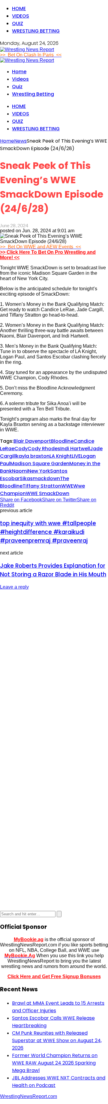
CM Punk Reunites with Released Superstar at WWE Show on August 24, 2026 (57, 1040)
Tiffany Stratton (41, 485)
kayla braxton (33, 456)
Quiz (17, 23)
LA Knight (61, 456)
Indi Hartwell (75, 448)
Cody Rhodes (44, 448)
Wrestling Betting (36, 31)
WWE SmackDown (47, 493)
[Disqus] (54, 670)
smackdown (45, 478)
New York (39, 471)
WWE (67, 485)
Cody (21, 448)
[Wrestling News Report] (27, 49)
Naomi (20, 471)
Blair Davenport (32, 441)
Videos (20, 16)
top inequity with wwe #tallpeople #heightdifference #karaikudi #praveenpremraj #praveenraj (48, 532)
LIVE (76, 456)
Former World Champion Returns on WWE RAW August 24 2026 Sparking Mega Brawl (55, 1063)
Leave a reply (14, 587)
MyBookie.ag (29, 939)
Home (19, 8)
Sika (25, 478)
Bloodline (62, 441)
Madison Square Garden (39, 463)
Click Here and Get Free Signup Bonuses (54, 976)
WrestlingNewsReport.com (28, 1096)
